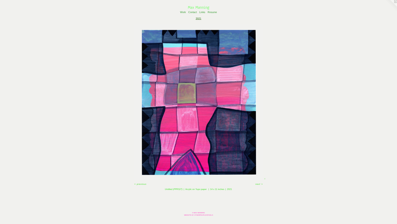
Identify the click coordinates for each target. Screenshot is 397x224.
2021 (198, 18)
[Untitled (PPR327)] (198, 102)
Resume (212, 12)
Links (202, 12)
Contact (192, 12)
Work (183, 12)
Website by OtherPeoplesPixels (198, 215)
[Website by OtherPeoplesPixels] (391, 6)
